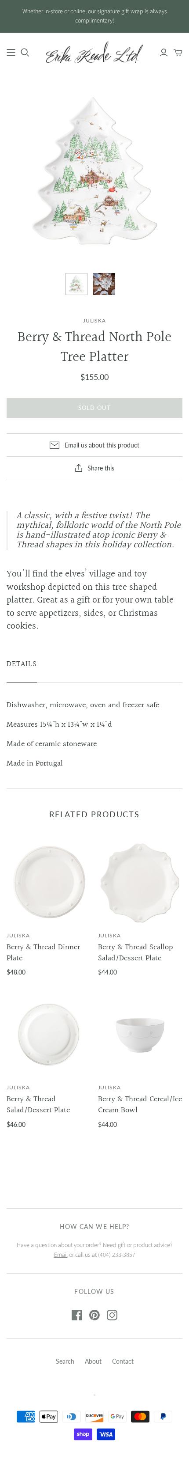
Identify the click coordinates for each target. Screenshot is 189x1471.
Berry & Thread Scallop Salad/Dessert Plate (135, 953)
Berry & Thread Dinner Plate (43, 953)
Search (65, 1361)
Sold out (94, 407)
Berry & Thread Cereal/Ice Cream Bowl (140, 1105)
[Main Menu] (11, 52)
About (93, 1361)
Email (61, 1255)
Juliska (18, 935)
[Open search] (25, 52)
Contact (123, 1361)
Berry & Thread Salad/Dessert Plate (38, 1105)
